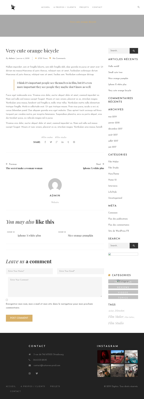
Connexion (112, 213)
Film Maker (113, 162)
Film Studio (113, 168)
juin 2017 (112, 147)
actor (111, 310)
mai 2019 (112, 117)
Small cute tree (115, 72)
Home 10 (62, 21)
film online (129, 317)
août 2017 (113, 135)
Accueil (45, 7)
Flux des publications (118, 219)
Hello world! (113, 66)
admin (12, 58)
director (119, 310)
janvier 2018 (114, 123)
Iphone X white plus (29, 235)
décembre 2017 (115, 129)
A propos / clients (65, 7)
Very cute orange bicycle (119, 91)
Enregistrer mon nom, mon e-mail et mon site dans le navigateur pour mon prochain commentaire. (49, 306)
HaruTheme (113, 174)
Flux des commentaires (118, 225)
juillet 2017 (113, 141)
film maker (48, 137)
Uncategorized (115, 198)
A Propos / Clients (33, 386)
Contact (97, 7)
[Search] (134, 51)
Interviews (112, 186)
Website (55, 202)
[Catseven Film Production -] (14, 7)
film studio (61, 137)
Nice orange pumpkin (80, 235)
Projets (84, 7)
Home (50, 21)
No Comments (59, 58)
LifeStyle (112, 192)
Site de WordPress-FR (118, 231)
